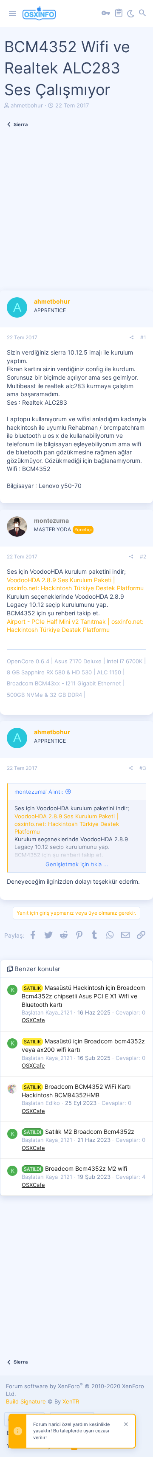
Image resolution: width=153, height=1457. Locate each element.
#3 (142, 768)
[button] (12, 13)
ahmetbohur (27, 105)
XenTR (70, 1401)
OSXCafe (33, 1020)
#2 (143, 556)
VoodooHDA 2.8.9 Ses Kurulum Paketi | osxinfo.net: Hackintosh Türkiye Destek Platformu (66, 824)
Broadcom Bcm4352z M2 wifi (75, 1168)
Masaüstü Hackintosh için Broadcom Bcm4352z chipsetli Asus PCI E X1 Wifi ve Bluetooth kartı (83, 996)
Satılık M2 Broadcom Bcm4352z (79, 1131)
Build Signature (26, 1401)
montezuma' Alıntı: (38, 791)
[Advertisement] (76, 214)
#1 (143, 337)
